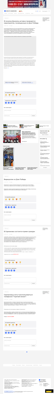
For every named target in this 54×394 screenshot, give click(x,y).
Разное (40, 365)
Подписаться (49, 391)
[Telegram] (11, 103)
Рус (36, 11)
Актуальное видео (29, 365)
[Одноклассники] (8, 103)
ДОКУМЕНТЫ (35, 365)
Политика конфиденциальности (8, 392)
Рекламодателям (21, 13)
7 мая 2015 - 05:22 (6, 299)
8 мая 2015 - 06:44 (6, 25)
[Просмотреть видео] (8, 157)
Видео (32, 13)
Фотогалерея (10, 13)
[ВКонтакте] (6, 103)
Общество (6, 18)
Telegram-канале (8, 82)
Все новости (45, 167)
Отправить (33, 115)
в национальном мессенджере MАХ (27, 82)
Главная (5, 13)
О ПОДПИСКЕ (27, 13)
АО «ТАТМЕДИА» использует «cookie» (9, 391)
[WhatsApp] (14, 103)
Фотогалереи (18, 365)
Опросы (15, 13)
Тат (40, 11)
